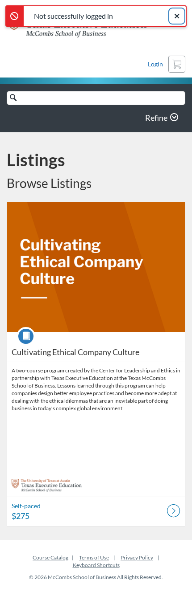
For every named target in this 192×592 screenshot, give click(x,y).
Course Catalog (50, 557)
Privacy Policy (137, 557)
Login (155, 64)
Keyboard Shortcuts (96, 565)
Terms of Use (94, 557)
